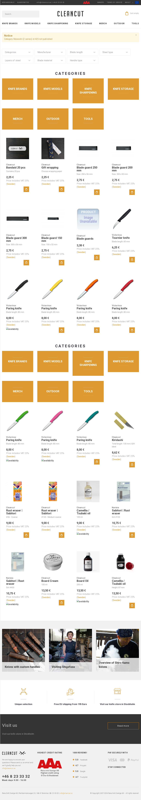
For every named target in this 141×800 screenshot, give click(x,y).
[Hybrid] (82, 64)
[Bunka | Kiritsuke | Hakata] (17, 56)
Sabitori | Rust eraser (121, 512)
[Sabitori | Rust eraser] (123, 491)
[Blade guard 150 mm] (52, 219)
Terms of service (114, 2)
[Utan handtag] (82, 67)
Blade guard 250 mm (87, 169)
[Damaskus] (17, 64)
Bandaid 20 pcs (15, 167)
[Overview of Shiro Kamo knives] (117, 650)
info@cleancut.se (66, 793)
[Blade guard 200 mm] (123, 148)
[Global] (50, 56)
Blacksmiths (23, 2)
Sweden (11, 184)
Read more (123, 726)
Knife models (32, 23)
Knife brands (10, 23)
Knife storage (83, 23)
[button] (17, 52)
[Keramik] (50, 67)
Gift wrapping (49, 167)
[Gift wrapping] (52, 148)
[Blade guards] (88, 219)
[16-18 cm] (82, 56)
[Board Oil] (88, 561)
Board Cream (49, 581)
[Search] (35, 14)
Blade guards (85, 238)
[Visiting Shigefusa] (70, 650)
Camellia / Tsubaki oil (83, 512)
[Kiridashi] (123, 421)
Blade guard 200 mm (122, 169)
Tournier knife (121, 237)
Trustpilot (81, 777)
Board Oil (82, 581)
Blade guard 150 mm (51, 239)
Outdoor (119, 23)
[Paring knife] (17, 289)
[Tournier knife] (123, 218)
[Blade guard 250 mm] (88, 148)
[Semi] (50, 64)
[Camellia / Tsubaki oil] (88, 491)
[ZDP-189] (115, 56)
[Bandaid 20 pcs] (17, 148)
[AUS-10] (115, 61)
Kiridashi (117, 440)
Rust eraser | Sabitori (14, 512)
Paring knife (13, 308)
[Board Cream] (52, 561)
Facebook (81, 760)
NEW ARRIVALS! (8, 2)
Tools (135, 23)
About (128, 2)
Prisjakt (80, 765)
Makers (100, 2)
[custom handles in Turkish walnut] (23, 650)
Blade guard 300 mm (16, 239)
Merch (103, 23)
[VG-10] (115, 59)
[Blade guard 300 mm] (17, 219)
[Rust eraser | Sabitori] (17, 491)
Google (80, 771)
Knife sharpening (58, 23)
